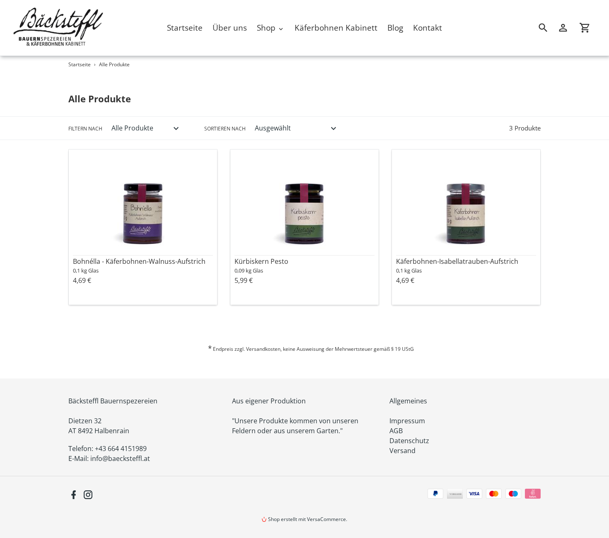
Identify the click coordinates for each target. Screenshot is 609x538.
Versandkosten (263, 349)
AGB (396, 430)
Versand (402, 450)
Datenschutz (409, 440)
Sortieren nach (225, 128)
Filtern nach (85, 128)
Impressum (407, 420)
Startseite (79, 64)
